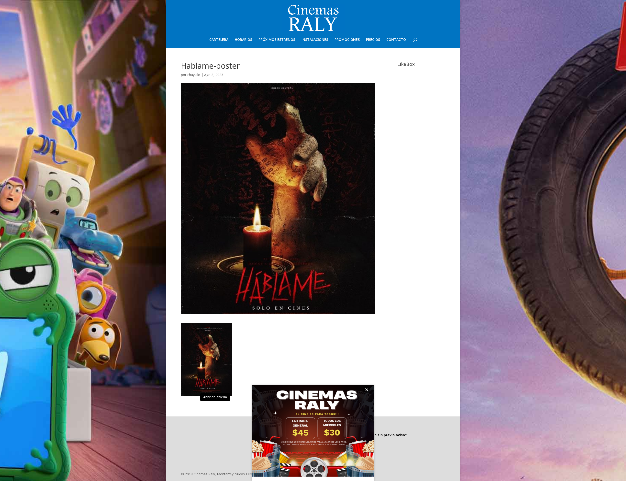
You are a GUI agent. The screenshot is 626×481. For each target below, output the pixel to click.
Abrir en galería (215, 397)
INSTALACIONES (315, 40)
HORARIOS (243, 40)
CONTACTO (396, 40)
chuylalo (193, 74)
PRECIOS (373, 40)
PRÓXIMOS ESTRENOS (276, 40)
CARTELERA (218, 40)
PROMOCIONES (347, 40)
